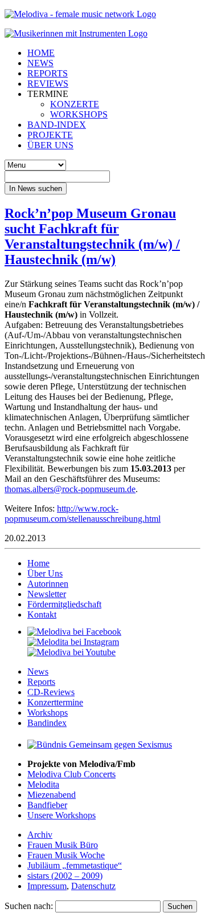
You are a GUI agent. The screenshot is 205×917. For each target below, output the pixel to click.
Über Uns (45, 573)
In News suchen (35, 188)
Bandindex (47, 723)
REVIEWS (47, 83)
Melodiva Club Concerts (71, 774)
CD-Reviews (51, 692)
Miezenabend (51, 795)
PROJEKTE (50, 135)
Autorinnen (47, 584)
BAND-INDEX (56, 124)
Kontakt (41, 614)
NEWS (40, 63)
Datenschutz (93, 886)
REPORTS (47, 73)
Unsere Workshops (61, 815)
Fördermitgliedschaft (64, 604)
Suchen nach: (29, 906)
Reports (41, 682)
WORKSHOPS (79, 114)
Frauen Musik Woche (66, 855)
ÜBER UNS (50, 145)
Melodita (43, 784)
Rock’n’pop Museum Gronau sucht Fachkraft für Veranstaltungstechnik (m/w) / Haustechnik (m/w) (92, 236)
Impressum (47, 886)
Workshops (47, 712)
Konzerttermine (55, 702)
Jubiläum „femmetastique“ (74, 865)
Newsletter (46, 594)
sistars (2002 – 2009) (64, 876)
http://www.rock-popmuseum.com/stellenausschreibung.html (83, 514)
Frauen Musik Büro (62, 845)
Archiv (39, 834)
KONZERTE (74, 104)
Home (38, 563)
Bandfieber (47, 805)
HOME (41, 53)
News (37, 671)
